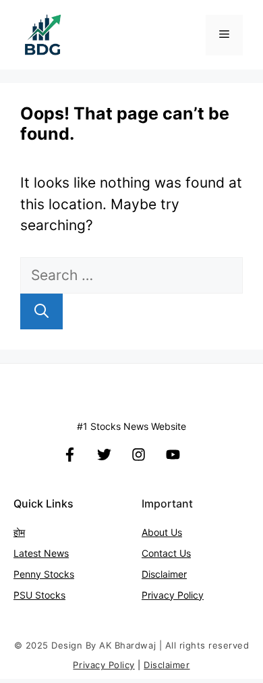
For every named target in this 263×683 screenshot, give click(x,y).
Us (185, 553)
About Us (162, 532)
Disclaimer (164, 574)
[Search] (41, 312)
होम (19, 532)
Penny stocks (43, 574)
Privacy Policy (173, 595)
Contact (160, 553)
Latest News (41, 553)
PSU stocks (39, 595)
